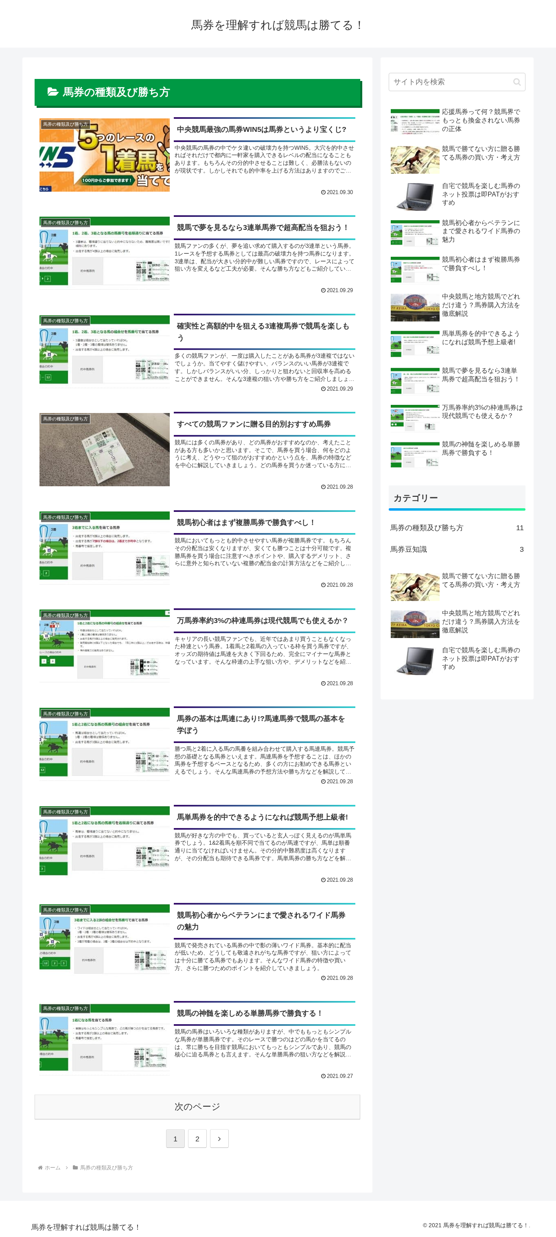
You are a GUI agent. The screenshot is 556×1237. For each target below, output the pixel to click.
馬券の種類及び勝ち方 (457, 528)
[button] (517, 82)
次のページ (198, 1106)
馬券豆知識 (457, 549)
